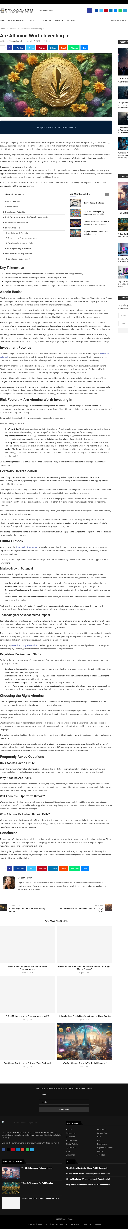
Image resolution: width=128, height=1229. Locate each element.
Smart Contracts (72, 1140)
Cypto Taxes (71, 1148)
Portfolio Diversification (16, 222)
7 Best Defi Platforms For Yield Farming (37, 1183)
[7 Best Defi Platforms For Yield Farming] (11, 1188)
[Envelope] (22, 1149)
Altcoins (13, 28)
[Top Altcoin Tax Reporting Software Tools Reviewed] (27, 1041)
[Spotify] (120, 10)
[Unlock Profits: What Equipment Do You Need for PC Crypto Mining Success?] (84, 944)
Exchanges (70, 1155)
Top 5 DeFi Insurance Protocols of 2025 (37, 1168)
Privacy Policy (43, 1224)
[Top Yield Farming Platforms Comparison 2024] (11, 1203)
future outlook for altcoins (27, 547)
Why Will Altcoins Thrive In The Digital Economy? (85, 1063)
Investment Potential (15, 212)
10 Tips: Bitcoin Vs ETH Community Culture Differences (88, 1174)
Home (2, 20)
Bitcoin (69, 1129)
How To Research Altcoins (94, 203)
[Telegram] (125, 10)
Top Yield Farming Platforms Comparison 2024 (40, 1198)
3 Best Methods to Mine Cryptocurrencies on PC (27, 1016)
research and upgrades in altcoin (25, 645)
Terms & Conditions (59, 1224)
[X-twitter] (8, 1149)
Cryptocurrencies (16, 20)
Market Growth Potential (18, 233)
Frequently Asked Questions (18, 253)
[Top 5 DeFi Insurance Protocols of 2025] (11, 1173)
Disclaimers (74, 1224)
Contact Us (46, 20)
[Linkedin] (110, 10)
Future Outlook (12, 227)
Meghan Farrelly (16, 41)
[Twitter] (101, 10)
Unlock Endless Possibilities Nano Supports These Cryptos (85, 1016)
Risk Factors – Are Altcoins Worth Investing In (26, 217)
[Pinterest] (106, 10)
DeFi (99, 1137)
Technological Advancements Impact (23, 238)
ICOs (68, 1151)
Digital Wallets (72, 1144)
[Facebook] (96, 10)
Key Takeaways (12, 201)
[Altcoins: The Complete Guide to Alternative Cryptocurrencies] (75, 223)
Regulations (102, 1144)
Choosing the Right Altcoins (18, 248)
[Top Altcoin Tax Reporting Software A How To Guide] (75, 213)
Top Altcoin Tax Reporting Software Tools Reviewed (27, 1063)
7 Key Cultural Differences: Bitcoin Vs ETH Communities (88, 1185)
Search (89, 10)
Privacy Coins (102, 1133)
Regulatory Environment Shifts (20, 243)
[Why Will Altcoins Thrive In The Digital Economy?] (75, 233)
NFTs (99, 1140)
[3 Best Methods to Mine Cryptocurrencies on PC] (27, 994)
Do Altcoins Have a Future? (19, 259)
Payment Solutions (105, 1148)
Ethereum (101, 1129)
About (32, 20)
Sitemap (97, 1224)
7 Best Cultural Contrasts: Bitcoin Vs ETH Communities (87, 1168)
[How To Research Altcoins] (75, 203)
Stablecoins (71, 1133)
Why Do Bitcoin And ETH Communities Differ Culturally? (88, 1179)
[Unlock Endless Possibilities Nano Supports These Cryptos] (84, 994)
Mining (100, 1151)
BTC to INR (71, 20)
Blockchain (70, 1137)
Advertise (59, 20)
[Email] (115, 10)
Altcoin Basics (11, 206)
